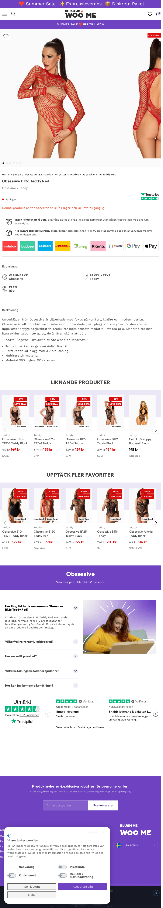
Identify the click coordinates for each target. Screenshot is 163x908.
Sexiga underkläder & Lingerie (32, 174)
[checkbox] (11, 867)
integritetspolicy (123, 792)
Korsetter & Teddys (67, 174)
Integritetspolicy (95, 832)
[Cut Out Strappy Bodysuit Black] (142, 413)
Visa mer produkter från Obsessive (80, 582)
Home (6, 174)
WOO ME (135, 833)
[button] (3, 163)
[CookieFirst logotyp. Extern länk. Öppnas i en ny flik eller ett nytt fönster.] (9, 836)
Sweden (131, 845)
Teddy (23, 188)
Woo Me (80, 15)
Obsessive (9, 188)
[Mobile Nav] (4, 14)
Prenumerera (102, 805)
